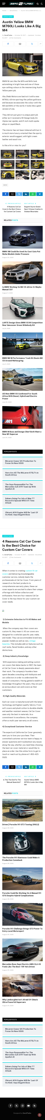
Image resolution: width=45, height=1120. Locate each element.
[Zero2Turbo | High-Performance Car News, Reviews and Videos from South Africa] (21, 3)
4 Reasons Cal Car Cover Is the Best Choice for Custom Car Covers (11, 209)
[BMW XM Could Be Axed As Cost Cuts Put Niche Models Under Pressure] (22, 237)
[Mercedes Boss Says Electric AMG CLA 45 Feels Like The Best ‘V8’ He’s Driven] (22, 950)
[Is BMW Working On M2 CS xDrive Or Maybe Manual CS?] (22, 273)
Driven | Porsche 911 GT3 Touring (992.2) (20, 824)
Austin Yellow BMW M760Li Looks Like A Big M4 (33, 782)
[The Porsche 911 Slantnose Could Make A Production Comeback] (22, 843)
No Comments (16, 38)
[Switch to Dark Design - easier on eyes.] (41, 4)
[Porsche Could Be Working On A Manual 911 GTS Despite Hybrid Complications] (22, 878)
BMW (5, 185)
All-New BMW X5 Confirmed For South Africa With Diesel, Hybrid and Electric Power (19, 396)
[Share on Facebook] (8, 44)
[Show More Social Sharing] (40, 44)
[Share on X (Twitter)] (32, 44)
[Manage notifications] (39, 1115)
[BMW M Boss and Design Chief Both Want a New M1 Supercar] (22, 417)
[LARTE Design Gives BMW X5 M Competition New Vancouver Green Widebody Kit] (22, 308)
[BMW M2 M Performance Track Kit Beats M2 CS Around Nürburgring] (22, 343)
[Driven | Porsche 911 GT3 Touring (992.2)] (22, 810)
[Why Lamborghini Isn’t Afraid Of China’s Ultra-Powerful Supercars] (22, 985)
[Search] (37, 3)
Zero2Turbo (8, 16)
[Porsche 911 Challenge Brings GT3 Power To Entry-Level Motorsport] (22, 914)
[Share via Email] (20, 44)
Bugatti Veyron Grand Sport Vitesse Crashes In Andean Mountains (33, 209)
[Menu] (3, 3)
